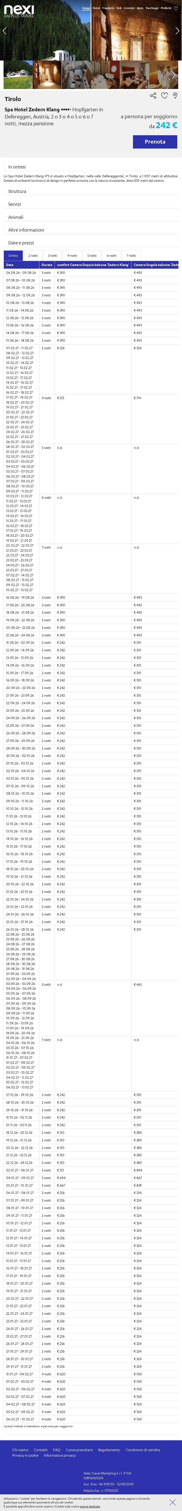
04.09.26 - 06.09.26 (21, 988)
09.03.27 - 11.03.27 (19, 491)
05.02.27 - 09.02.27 (20, 1412)
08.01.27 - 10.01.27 (19, 1208)
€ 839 (138, 1185)
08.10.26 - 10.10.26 (20, 793)
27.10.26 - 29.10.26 (19, 1095)
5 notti (46, 448)
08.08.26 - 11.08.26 (20, 287)
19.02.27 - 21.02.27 (19, 407)
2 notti (46, 348)
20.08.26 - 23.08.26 (20, 627)
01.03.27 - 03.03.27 (19, 452)
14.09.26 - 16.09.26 (20, 665)
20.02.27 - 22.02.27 (20, 412)
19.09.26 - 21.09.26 (20, 1038)
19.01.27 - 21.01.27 (19, 1291)
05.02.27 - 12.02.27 (19, 1082)
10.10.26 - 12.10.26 (19, 809)
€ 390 (61, 272)
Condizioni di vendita (143, 1450)
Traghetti (108, 8)
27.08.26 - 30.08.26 (20, 959)
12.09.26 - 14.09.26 (20, 650)
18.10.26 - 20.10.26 (19, 869)
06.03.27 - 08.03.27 (20, 476)
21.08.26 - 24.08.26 (20, 635)
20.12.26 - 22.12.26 (19, 1148)
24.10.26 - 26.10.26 (20, 914)
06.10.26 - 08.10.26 (20, 1053)
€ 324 (137, 348)
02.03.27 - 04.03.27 (20, 456)
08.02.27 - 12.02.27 (19, 353)
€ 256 (61, 348)
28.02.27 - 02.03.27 (20, 447)
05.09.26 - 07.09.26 (20, 993)
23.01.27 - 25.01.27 (19, 1321)
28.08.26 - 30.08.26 (20, 964)
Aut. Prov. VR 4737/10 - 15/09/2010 (109, 1484)
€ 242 (61, 642)
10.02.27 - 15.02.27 (19, 590)
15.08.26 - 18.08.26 (20, 340)
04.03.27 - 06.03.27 (20, 466)
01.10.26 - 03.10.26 (19, 763)
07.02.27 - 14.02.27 (19, 575)
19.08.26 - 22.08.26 (20, 620)
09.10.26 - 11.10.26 (19, 801)
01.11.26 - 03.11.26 (19, 1125)
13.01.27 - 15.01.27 (18, 1246)
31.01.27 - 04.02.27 (19, 1374)
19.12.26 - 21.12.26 (19, 1140)
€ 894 (138, 1170)
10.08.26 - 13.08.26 (20, 303)
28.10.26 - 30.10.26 (20, 1102)
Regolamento (109, 1450)
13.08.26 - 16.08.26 (20, 325)
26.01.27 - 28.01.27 (19, 1344)
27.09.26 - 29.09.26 (20, 741)
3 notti (46, 272)
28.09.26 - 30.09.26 (20, 748)
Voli (119, 8)
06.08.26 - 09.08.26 (21, 272)
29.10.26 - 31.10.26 (19, 1110)
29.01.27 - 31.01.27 (19, 1366)
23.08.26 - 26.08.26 (20, 939)
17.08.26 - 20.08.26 (20, 605)
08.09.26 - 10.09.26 (20, 1008)
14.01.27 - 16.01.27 (19, 1253)
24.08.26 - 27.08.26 (20, 944)
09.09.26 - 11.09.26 (20, 1013)
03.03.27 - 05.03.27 (19, 461)
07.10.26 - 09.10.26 (20, 786)
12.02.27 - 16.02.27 (19, 373)
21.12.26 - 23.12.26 (19, 1155)
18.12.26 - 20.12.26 (19, 1132)
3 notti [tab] (52, 255)
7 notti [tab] (131, 255)
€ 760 (138, 1374)
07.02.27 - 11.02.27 (19, 348)
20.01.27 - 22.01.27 (19, 1298)
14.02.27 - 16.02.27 (19, 382)
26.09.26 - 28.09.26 (20, 733)
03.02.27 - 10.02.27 (19, 1072)
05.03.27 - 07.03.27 (19, 471)
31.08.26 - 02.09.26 (20, 642)
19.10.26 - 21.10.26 (19, 876)
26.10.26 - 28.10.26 (20, 929)
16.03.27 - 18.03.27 (19, 526)
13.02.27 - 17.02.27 (19, 378)
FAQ (56, 1450)
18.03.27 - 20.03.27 (19, 535)
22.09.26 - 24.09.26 (20, 703)
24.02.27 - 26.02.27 (20, 432)
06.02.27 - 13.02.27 (19, 1087)
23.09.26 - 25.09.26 (20, 711)
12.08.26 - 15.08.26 (19, 318)
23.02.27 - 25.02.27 (19, 427)
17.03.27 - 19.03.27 (19, 530)
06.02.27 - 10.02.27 (20, 1419)
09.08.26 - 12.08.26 (20, 295)
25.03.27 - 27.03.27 (19, 570)
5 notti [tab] (91, 255)
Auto (140, 8)
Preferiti (166, 8)
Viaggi (86, 8)
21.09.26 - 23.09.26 (20, 695)
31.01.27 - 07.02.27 (19, 1057)
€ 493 (138, 272)
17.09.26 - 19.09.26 (20, 1028)
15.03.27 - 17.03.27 (18, 521)
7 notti (46, 547)
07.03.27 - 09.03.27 (20, 481)
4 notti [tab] (72, 255)
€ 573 (60, 398)
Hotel (96, 8)
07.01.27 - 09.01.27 (19, 1200)
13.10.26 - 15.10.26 (19, 831)
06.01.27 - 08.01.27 (20, 1193)
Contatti (41, 1450)
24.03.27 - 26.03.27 (19, 565)
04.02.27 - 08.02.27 (20, 1404)
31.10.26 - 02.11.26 (19, 1117)
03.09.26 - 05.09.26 (20, 984)
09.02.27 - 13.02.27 (19, 358)
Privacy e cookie (25, 1455)
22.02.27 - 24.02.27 (19, 422)
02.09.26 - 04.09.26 (21, 979)
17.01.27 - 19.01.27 (18, 1276)
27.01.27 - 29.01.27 (19, 1351)
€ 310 (137, 642)
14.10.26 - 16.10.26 (19, 839)
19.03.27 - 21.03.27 (19, 540)
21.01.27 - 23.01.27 (19, 1306)
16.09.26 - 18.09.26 (20, 680)
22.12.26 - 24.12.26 (19, 1163)
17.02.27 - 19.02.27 (19, 397)
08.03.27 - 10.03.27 (19, 486)
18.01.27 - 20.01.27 (19, 1283)
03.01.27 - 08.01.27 (19, 1170)
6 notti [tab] (111, 255)
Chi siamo (20, 1450)
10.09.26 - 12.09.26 (20, 1018)
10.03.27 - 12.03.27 (19, 496)
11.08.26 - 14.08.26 (19, 310)
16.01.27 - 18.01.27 (19, 1268)
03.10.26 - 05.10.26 (20, 778)
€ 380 (138, 1132)
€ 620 (61, 1374)
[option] (91, 30)
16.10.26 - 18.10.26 (19, 854)
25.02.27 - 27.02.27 (19, 437)
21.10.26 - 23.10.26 (19, 892)
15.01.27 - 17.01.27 (18, 1261)
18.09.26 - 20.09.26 (20, 1033)
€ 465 (138, 984)
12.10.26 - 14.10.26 (19, 824)
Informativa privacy (60, 1455)
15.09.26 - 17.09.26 (19, 673)
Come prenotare (79, 1450)
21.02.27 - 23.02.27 (19, 417)
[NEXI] (19, 9)
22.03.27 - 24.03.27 (19, 555)
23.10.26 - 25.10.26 (19, 907)
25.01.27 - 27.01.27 (19, 1336)
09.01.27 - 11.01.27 (19, 1215)
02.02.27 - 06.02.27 (20, 1389)
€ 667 (61, 1185)
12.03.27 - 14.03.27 (19, 506)
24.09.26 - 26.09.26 (20, 718)
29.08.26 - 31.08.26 (20, 969)
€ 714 (137, 398)
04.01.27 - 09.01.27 (20, 1178)
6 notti (46, 497)
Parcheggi (152, 8)
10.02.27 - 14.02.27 (19, 363)
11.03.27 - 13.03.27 (18, 501)
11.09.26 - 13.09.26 (19, 1023)
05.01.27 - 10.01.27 (19, 1185)
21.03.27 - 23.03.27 (19, 550)
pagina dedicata (90, 1506)
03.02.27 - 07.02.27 (20, 1396)
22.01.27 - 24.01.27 (19, 1313)
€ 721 (60, 1170)
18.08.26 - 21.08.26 (20, 612)
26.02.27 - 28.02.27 (20, 442)
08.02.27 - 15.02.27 (19, 580)
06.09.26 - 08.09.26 (21, 998)
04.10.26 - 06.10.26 (20, 1043)
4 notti (46, 398)
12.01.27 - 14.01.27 (19, 1238)
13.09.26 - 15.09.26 (19, 658)
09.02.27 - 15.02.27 (19, 585)
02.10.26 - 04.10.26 (20, 771)
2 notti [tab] (33, 255)
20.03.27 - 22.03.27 (19, 545)
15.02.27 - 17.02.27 (19, 387)
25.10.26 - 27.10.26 (19, 922)
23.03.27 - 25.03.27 (19, 560)
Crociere (129, 8)
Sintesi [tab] (13, 255)
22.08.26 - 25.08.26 (20, 934)
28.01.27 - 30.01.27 (19, 1359)
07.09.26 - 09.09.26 (21, 1003)
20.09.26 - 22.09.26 (20, 688)
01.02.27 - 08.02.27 (20, 1062)
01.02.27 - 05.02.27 (19, 1381)
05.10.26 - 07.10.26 (20, 1048)
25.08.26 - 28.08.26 (20, 949)
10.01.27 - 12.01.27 (19, 1223)
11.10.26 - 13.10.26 (19, 816)
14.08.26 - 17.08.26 (20, 333)
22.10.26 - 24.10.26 (19, 899)
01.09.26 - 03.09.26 (20, 974)
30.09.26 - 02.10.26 (20, 756)
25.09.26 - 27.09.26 (20, 725)
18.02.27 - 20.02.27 (19, 402)
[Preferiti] (176, 8)
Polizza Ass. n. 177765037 (101, 1490)
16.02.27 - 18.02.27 (19, 392)
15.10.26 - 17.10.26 (19, 846)
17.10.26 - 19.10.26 (19, 861)
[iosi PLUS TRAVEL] (19, 15)
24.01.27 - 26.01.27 (19, 1329)
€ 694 (61, 1178)
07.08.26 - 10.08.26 (20, 280)
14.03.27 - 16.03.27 (19, 516)
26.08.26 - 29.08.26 (20, 954)
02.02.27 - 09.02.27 (20, 1067)
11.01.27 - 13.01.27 (18, 1230)
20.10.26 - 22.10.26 (20, 884)
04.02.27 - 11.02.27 (19, 1077)
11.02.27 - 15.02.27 (19, 368)
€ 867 (138, 1178)
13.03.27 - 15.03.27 (18, 511)
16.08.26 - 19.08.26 (20, 597)
